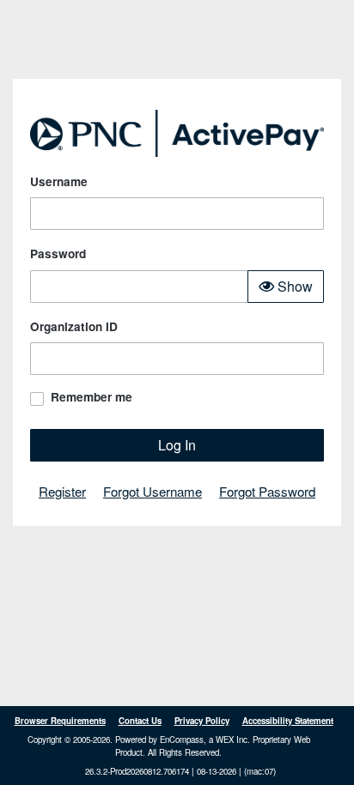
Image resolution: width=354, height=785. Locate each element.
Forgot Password (267, 491)
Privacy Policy (201, 721)
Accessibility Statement (287, 721)
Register (62, 491)
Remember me (91, 397)
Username (59, 181)
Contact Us (140, 721)
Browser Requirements (60, 721)
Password (58, 253)
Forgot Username (152, 491)
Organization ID (74, 326)
